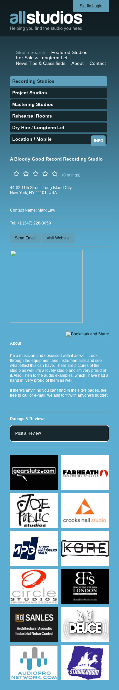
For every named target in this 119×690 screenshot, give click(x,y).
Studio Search (30, 52)
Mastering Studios (33, 104)
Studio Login (91, 6)
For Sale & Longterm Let (41, 57)
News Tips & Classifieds (40, 63)
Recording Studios (33, 81)
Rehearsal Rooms (32, 116)
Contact (98, 63)
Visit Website (58, 238)
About (77, 63)
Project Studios (29, 92)
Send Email (25, 238)
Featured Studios (69, 52)
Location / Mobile (32, 139)
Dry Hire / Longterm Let (38, 127)
